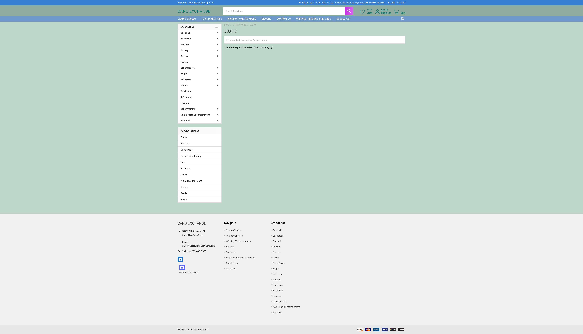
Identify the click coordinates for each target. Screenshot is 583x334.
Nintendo (185, 168)
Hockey (184, 50)
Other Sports (188, 67)
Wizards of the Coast (191, 180)
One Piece (186, 91)
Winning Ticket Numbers (241, 18)
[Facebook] (402, 18)
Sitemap (230, 268)
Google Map (343, 18)
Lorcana (185, 103)
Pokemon (186, 79)
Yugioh (184, 85)
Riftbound (186, 97)
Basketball (186, 38)
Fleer (183, 162)
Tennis (184, 62)
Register (386, 12)
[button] (198, 267)
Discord (266, 18)
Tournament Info (211, 18)
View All (184, 199)
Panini (184, 174)
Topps (184, 137)
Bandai (184, 193)
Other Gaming (188, 108)
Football (185, 44)
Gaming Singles (187, 18)
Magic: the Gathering (191, 155)
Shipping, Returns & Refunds (313, 18)
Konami (184, 186)
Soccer (184, 56)
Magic (184, 73)
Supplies (185, 120)
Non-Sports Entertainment (195, 114)
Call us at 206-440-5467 (194, 251)
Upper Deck (186, 149)
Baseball (185, 32)
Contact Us (284, 18)
